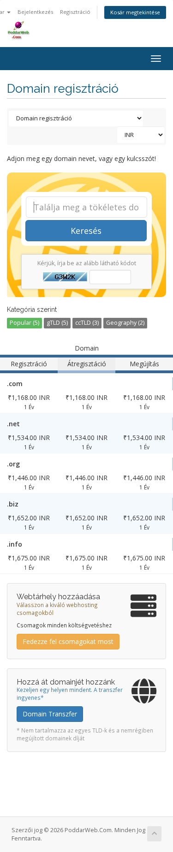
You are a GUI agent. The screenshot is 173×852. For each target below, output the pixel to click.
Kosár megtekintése (135, 12)
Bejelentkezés (35, 11)
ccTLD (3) (87, 323)
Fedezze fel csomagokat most (68, 641)
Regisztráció (75, 11)
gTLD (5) (57, 323)
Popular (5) (24, 323)
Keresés (86, 230)
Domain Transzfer (50, 713)
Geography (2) (125, 323)
